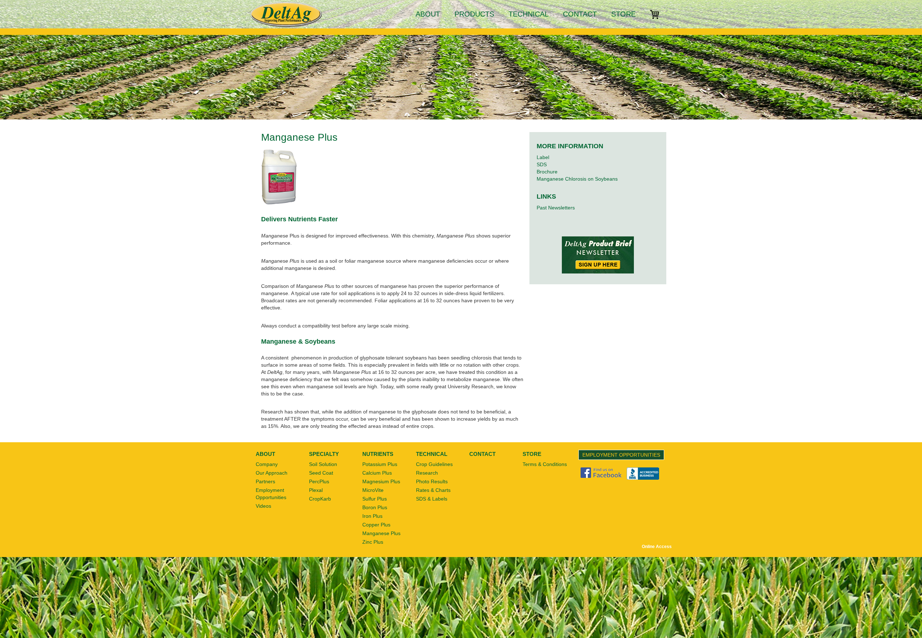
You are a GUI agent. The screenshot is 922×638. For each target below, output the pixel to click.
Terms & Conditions (545, 464)
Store (623, 14)
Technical (529, 14)
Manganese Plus (381, 533)
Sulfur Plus (374, 499)
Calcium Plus (377, 473)
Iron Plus (372, 516)
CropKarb (320, 499)
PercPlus (319, 481)
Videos (263, 506)
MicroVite (373, 490)
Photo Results (432, 481)
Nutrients (377, 454)
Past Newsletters (556, 208)
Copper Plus (376, 525)
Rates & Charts (433, 490)
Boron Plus (374, 507)
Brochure (547, 172)
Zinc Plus (372, 542)
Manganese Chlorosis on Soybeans (577, 179)
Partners (265, 481)
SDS (542, 164)
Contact (580, 14)
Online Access (657, 546)
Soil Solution (323, 464)
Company (267, 464)
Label (543, 157)
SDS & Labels (431, 499)
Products (474, 14)
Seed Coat (321, 473)
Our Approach (271, 473)
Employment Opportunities (621, 455)
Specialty (324, 454)
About (428, 14)
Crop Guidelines (434, 464)
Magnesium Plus (381, 481)
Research (427, 473)
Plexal (316, 490)
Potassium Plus (379, 464)
